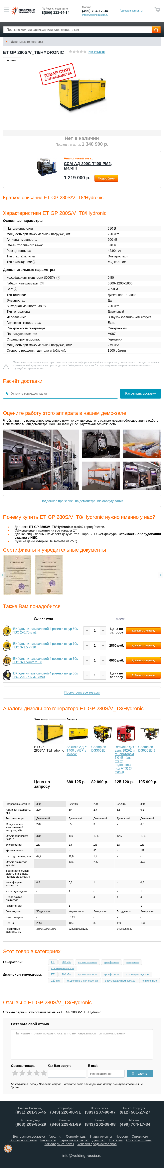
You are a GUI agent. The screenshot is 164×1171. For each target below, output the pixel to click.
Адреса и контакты (131, 10)
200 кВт (66, 962)
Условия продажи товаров (97, 1144)
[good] (36, 1073)
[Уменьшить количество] (86, 630)
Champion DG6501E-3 (146, 748)
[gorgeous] (44, 1073)
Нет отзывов (96, 51)
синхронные (149, 980)
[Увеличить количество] (103, 630)
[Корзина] (157, 9)
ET (53, 962)
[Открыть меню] (6, 9)
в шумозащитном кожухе (120, 980)
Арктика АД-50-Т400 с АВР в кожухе (78, 750)
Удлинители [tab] (43, 618)
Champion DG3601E (98, 748)
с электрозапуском (62, 968)
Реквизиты (48, 1140)
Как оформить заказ (59, 1144)
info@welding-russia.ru (81, 1156)
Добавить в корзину (143, 630)
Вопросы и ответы (23, 1140)
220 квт (55, 980)
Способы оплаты (139, 1140)
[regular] (29, 1073)
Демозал (98, 1140)
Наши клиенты (101, 1136)
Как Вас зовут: (59, 1065)
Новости (121, 1136)
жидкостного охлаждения (82, 980)
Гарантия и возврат (74, 1140)
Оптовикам (140, 1136)
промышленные (87, 962)
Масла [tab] (120, 619)
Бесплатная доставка (29, 1136)
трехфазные (111, 962)
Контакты (116, 1140)
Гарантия (55, 1136)
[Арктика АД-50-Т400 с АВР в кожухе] (78, 742)
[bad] (15, 1073)
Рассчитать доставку (140, 393)
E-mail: (93, 1065)
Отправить (140, 1073)
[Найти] (156, 29)
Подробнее (106, 178)
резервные (132, 962)
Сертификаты (76, 1136)
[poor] (22, 1073)
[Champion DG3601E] (102, 742)
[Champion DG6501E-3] (149, 742)
